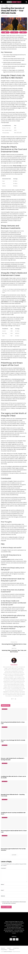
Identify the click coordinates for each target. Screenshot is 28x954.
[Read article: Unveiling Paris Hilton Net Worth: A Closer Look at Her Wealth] (14, 768)
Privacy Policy (4, 949)
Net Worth (11, 5)
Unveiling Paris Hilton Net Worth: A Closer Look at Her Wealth (13, 777)
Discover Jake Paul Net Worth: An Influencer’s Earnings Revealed (12, 759)
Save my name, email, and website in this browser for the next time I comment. (14, 902)
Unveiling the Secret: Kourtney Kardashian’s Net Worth (13, 813)
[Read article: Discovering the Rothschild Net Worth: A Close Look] (14, 714)
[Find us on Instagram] (17, 939)
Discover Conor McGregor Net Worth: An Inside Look (13, 740)
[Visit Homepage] (14, 2)
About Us (3, 948)
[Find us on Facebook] (11, 939)
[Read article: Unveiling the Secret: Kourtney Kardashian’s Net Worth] (14, 804)
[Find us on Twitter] (14, 939)
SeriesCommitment (8, 951)
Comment (4, 868)
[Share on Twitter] (14, 32)
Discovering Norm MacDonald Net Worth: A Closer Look (14, 831)
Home (2, 5)
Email (2, 890)
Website (3, 896)
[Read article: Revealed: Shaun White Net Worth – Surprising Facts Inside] (14, 786)
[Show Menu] (1, 2)
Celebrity (6, 5)
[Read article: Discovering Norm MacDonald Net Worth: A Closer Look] (14, 822)
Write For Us (11, 949)
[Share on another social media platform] (23, 32)
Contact (9, 948)
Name (3, 884)
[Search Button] (26, 2)
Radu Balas (4, 15)
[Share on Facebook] (5, 32)
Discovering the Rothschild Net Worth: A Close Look (13, 722)
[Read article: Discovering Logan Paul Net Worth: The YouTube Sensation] (14, 840)
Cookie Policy (16, 948)
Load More (14, 854)
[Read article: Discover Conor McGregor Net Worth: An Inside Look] (14, 732)
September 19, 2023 (14, 15)
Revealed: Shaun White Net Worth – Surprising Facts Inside (12, 795)
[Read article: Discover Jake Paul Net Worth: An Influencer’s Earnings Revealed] (14, 750)
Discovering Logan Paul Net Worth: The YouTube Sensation (13, 849)
